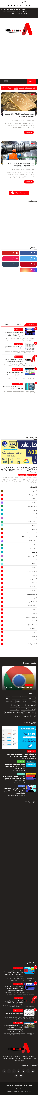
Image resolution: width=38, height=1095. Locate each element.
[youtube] (8, 5)
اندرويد (18, 529)
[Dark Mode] (6, 81)
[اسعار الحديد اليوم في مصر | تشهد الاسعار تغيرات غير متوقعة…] (19, 153)
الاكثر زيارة (31, 324)
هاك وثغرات (18, 628)
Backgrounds (18, 644)
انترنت (18, 518)
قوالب (18, 598)
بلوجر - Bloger (18, 548)
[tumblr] (14, 5)
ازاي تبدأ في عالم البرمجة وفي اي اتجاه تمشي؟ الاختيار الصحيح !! (14, 360)
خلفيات (18, 567)
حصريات (18, 563)
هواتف (18, 636)
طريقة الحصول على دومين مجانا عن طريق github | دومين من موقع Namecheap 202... (14, 778)
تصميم (18, 552)
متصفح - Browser (18, 617)
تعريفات (18, 560)
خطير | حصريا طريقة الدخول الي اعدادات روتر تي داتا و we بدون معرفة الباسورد (14, 374)
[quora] (23, 5)
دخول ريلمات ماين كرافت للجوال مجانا (14, 348)
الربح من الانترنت (18, 506)
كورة (18, 609)
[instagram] (26, 5)
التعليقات (7, 324)
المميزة (19, 324)
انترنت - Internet (18, 521)
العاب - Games (18, 514)
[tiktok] (17, 5)
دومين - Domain (18, 571)
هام (18, 632)
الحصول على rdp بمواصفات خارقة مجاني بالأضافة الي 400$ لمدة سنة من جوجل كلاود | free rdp (19, 470)
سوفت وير (18, 586)
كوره (18, 613)
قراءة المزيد (29, 132)
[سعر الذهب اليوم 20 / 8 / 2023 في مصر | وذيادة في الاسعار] (19, 104)
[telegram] (20, 5)
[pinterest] (16, 1076)
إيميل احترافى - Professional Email (18, 533)
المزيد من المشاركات (21, 193)
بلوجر (18, 544)
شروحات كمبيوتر (18, 594)
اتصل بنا (25, 1085)
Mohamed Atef (31, 475)
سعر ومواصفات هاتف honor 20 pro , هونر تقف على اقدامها (13, 388)
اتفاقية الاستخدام (9, 1085)
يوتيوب (18, 640)
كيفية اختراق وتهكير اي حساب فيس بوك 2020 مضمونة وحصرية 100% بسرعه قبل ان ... (13, 10)
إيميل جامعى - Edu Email (18, 537)
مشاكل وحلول (18, 625)
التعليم (18, 502)
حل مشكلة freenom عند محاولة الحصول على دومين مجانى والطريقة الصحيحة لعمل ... (21, 755)
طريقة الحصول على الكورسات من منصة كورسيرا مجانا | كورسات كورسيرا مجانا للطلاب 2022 (14, 334)
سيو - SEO (18, 590)
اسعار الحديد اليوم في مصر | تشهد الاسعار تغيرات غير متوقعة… (21, 164)
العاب (18, 510)
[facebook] (29, 5)
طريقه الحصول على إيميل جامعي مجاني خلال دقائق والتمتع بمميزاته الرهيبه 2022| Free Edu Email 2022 (13, 973)
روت (18, 575)
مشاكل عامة (18, 621)
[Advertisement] (19, 57)
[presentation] (37, 13)
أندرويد (18, 525)
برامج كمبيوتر (18, 541)
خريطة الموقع (19, 1088)
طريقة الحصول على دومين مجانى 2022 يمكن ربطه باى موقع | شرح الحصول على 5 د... (14, 766)
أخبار (18, 491)
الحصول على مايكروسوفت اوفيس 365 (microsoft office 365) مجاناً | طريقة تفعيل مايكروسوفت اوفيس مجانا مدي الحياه (13, 1028)
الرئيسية (30, 1085)
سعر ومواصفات (18, 579)
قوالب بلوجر (18, 602)
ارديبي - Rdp (18, 495)
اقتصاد (33, 94)
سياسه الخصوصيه (18, 1085)
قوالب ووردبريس (18, 605)
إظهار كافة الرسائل (7, 88)
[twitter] (11, 5)
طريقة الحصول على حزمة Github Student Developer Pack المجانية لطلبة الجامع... (14, 790)
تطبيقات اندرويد (18, 556)
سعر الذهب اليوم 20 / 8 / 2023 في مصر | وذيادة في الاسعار (19, 115)
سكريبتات (18, 583)
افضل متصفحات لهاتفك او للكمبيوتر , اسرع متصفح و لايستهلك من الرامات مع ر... (19, 686)
